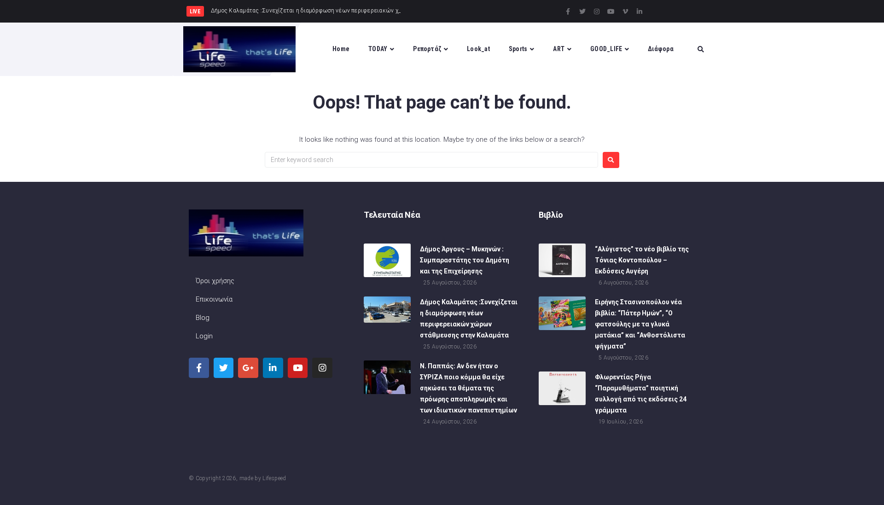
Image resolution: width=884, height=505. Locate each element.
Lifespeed (274, 478)
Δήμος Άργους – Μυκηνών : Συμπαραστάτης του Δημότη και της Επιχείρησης (464, 260)
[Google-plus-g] (248, 368)
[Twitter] (582, 11)
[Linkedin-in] (639, 11)
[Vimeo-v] (625, 11)
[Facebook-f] (568, 11)
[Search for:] (431, 160)
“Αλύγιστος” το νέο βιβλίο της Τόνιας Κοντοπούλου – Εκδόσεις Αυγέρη (642, 260)
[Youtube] (611, 11)
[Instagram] (596, 11)
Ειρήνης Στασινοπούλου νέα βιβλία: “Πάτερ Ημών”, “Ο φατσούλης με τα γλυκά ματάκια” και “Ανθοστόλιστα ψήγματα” (640, 324)
